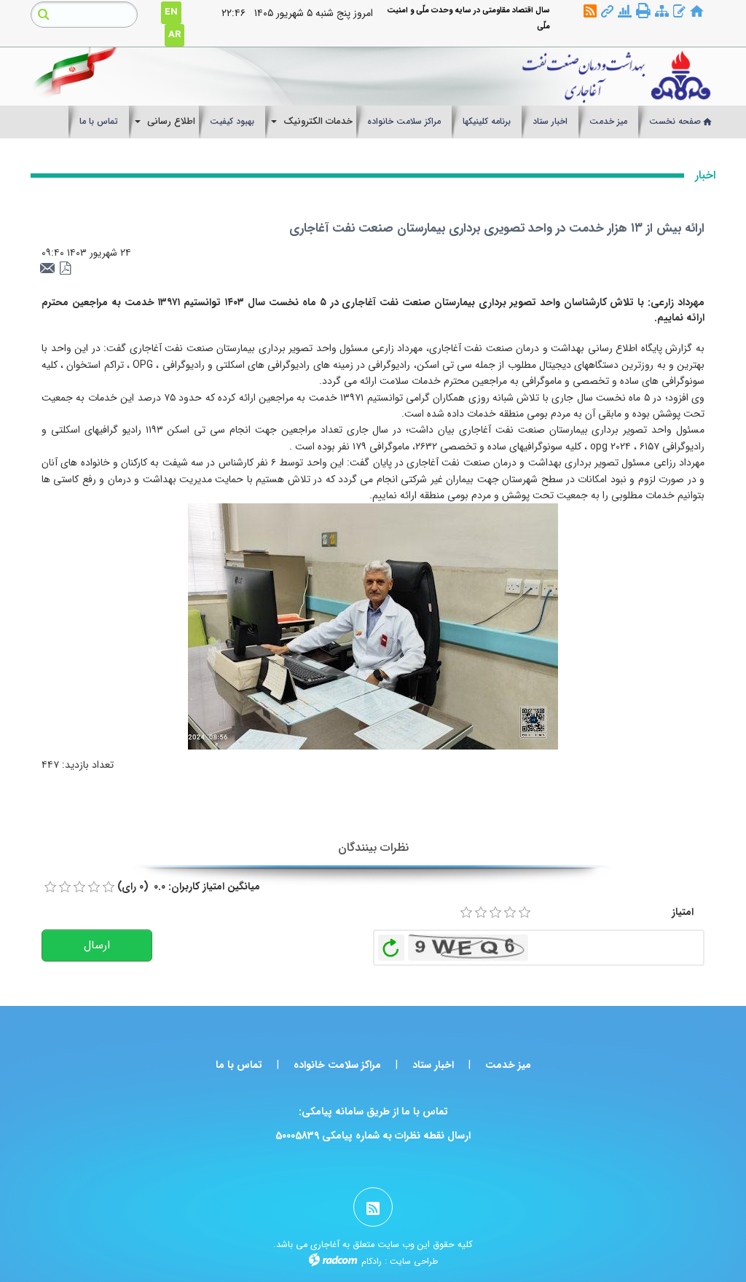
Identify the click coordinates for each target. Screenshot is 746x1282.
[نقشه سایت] (662, 12)
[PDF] (65, 269)
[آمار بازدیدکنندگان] (625, 12)
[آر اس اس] (590, 12)
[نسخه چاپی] (643, 11)
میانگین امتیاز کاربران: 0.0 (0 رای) (188, 886)
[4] (510, 912)
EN (171, 12)
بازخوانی (391, 944)
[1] (466, 912)
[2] (480, 912)
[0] (50, 887)
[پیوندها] (607, 12)
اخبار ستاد (433, 1065)
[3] (495, 912)
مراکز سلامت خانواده (337, 1065)
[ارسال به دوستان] (49, 269)
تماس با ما (239, 1065)
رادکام (371, 1261)
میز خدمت (508, 1065)
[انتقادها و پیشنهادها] (679, 12)
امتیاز (683, 912)
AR (174, 34)
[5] (524, 912)
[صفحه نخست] (697, 12)
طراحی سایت (414, 1261)
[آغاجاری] (462, 76)
